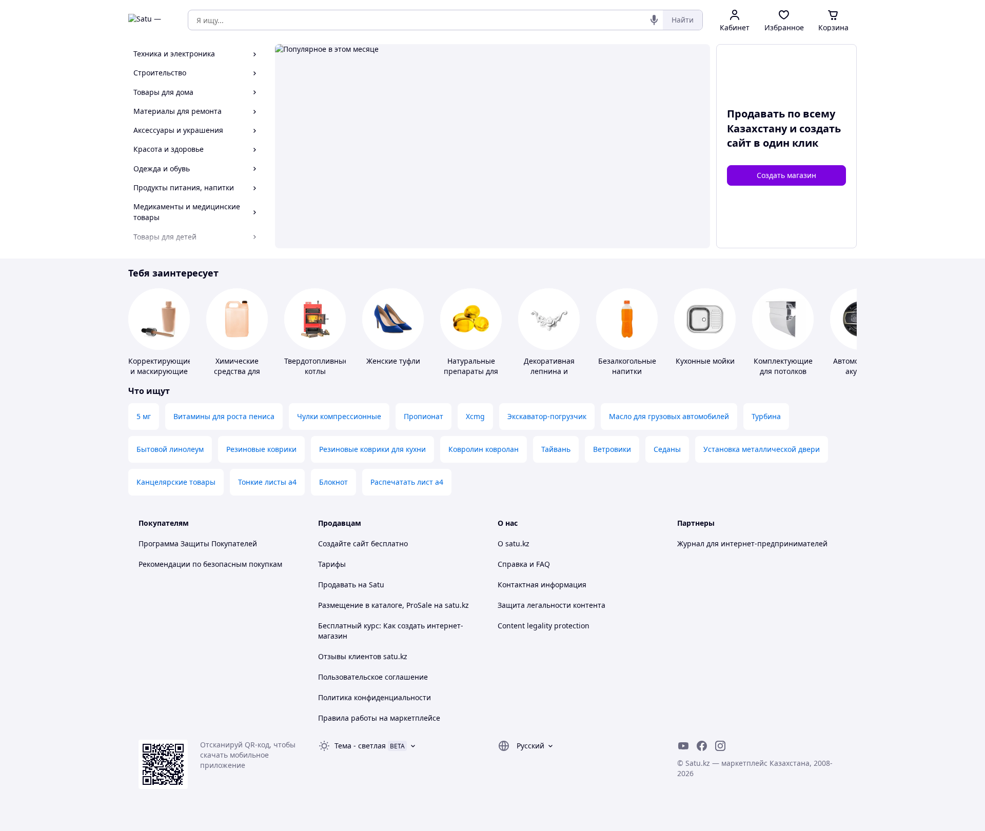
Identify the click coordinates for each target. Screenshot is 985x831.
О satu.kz (513, 543)
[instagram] (720, 746)
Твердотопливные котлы (316, 366)
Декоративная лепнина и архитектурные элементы (549, 376)
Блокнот (333, 482)
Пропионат (423, 416)
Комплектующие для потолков (783, 366)
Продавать (337, 584)
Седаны (667, 449)
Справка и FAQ (524, 564)
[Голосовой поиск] (654, 20)
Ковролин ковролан (483, 449)
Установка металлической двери (761, 449)
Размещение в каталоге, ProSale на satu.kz (393, 605)
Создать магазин (786, 175)
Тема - (360, 745)
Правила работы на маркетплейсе (379, 718)
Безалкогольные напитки (627, 366)
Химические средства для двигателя (237, 371)
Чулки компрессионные (339, 416)
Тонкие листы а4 (267, 482)
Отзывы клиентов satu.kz (362, 656)
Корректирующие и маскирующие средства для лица (160, 376)
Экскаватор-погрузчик (546, 416)
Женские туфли (393, 361)
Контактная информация (542, 584)
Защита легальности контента (551, 605)
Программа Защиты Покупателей (198, 543)
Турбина (766, 416)
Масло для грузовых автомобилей (669, 416)
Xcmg (475, 416)
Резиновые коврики (261, 449)
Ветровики (612, 449)
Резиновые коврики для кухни (372, 449)
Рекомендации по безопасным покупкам (210, 564)
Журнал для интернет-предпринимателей (752, 543)
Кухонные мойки (705, 361)
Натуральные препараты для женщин (471, 371)
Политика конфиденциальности (374, 697)
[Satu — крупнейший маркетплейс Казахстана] (150, 20)
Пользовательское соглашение (373, 677)
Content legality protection (543, 625)
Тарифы (332, 564)
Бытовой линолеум (170, 449)
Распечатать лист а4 (406, 482)
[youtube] (683, 746)
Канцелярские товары (175, 482)
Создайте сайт (343, 543)
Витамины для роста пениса (223, 416)
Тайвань (555, 449)
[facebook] (702, 746)
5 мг (143, 416)
